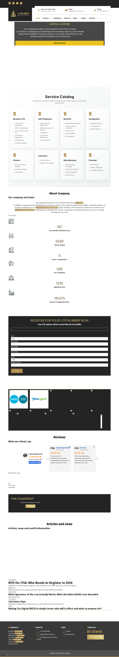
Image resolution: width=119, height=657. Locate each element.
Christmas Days (17, 601)
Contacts (92, 18)
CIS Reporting (19, 140)
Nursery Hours (70, 175)
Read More (11, 588)
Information (12, 580)
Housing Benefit (70, 133)
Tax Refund (43, 132)
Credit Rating (19, 172)
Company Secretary (21, 143)
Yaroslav (83, 448)
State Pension (69, 131)
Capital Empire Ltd (35, 454)
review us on (34, 462)
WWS (6, 655)
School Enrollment (71, 172)
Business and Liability (46, 163)
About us (67, 18)
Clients (83, 18)
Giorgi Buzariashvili (63, 448)
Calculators (57, 18)
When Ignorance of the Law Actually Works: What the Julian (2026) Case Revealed (53, 594)
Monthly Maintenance (21, 128)
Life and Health (45, 160)
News (10, 606)
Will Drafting (94, 164)
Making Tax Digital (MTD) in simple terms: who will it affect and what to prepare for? (55, 608)
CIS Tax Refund (45, 140)
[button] (59, 82)
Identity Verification (97, 167)
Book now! (30, 506)
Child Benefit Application (73, 123)
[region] (59, 54)
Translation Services (97, 170)
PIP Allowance (69, 136)
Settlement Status (96, 123)
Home (38, 18)
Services (46, 18)
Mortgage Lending (20, 169)
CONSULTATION (94, 637)
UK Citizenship (95, 126)
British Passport (96, 129)
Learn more (12, 215)
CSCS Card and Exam (72, 169)
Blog (74, 18)
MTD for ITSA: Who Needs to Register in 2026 (40, 583)
